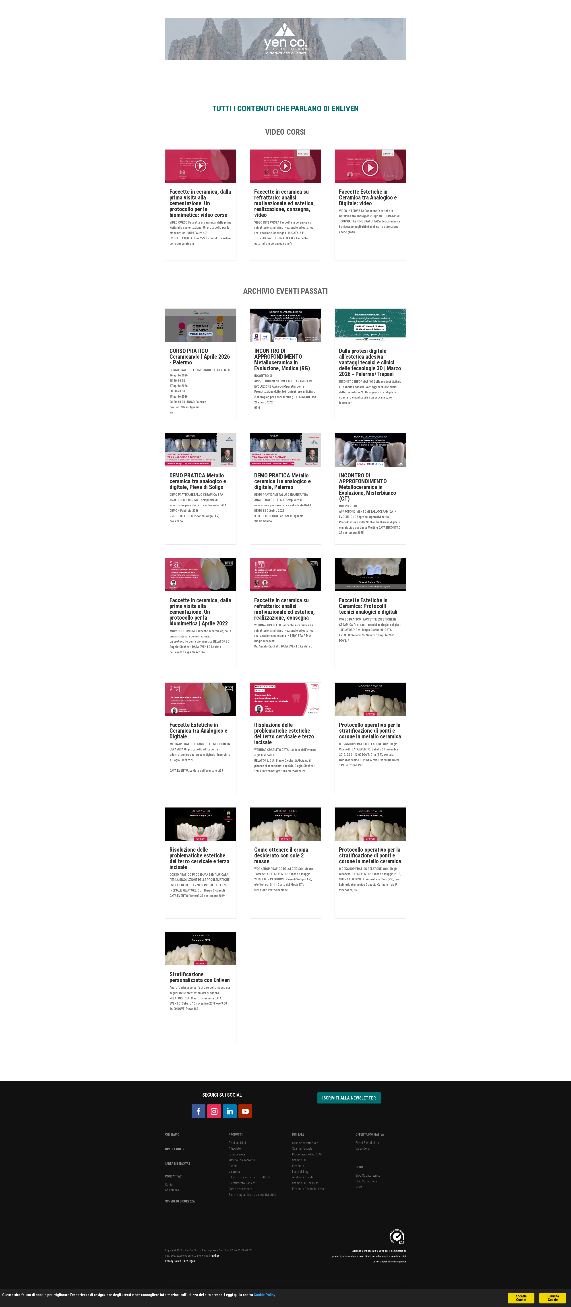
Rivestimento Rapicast (243, 1183)
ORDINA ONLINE (175, 1149)
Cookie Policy (264, 1295)
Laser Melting (300, 1171)
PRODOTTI (236, 1134)
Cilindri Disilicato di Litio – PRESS (249, 1177)
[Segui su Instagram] (214, 1111)
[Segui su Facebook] (198, 1111)
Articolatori (235, 1148)
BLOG (359, 1167)
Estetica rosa (237, 1154)
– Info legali (188, 1261)
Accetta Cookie (520, 1298)
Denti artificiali (237, 1143)
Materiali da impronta (242, 1160)
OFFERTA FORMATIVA (370, 1134)
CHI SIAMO (172, 1134)
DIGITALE (298, 1134)
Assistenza (172, 1190)
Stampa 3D (299, 1160)
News (359, 1187)
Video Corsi (363, 1148)
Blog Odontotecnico (368, 1175)
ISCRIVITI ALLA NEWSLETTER (349, 1098)
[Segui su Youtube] (245, 1111)
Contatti (170, 1184)
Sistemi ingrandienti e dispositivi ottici (252, 1194)
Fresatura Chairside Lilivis (308, 1189)
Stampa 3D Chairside (305, 1183)
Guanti (233, 1166)
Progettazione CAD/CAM (307, 1154)
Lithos (215, 1255)
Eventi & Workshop (367, 1143)
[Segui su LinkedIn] (230, 1111)
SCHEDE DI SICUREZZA (180, 1201)
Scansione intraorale (305, 1143)
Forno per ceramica (240, 1189)
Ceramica (234, 1171)
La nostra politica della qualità (389, 1261)
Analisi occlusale (302, 1177)
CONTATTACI (173, 1176)
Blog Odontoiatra (366, 1181)
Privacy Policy (173, 1261)
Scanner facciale (302, 1148)
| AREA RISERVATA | (177, 1163)
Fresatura (298, 1166)
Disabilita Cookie (552, 1298)
